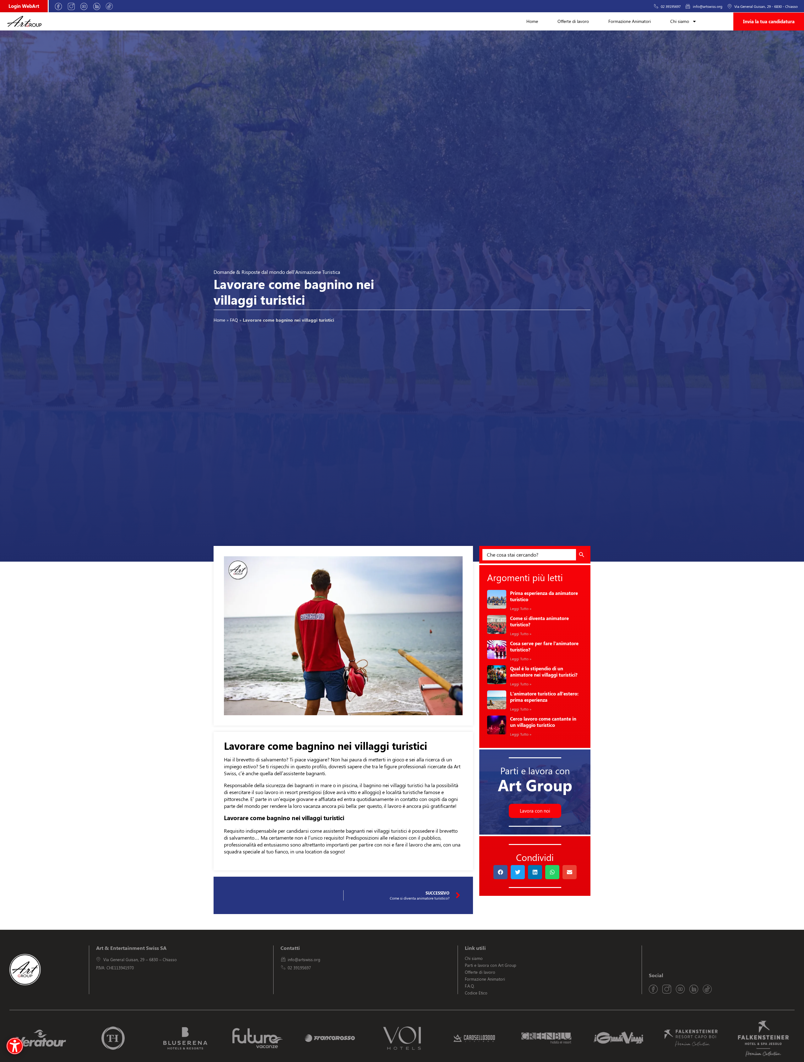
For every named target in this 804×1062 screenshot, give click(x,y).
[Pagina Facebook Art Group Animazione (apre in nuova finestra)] (60, 6)
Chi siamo (679, 21)
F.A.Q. (470, 985)
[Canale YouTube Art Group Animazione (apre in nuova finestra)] (86, 6)
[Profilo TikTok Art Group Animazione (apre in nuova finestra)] (111, 6)
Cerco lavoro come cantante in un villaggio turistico (543, 722)
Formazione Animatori (629, 21)
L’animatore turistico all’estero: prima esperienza (544, 696)
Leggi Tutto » (520, 608)
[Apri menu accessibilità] (14, 1045)
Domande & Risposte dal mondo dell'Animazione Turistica (277, 272)
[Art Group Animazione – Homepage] (24, 21)
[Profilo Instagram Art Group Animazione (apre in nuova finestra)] (73, 6)
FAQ (234, 320)
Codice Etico (476, 992)
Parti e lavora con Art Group (490, 965)
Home (532, 21)
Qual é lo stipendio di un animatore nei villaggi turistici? (544, 671)
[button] (500, 872)
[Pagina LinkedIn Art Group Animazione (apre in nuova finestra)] (99, 6)
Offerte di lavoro (573, 21)
